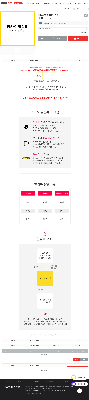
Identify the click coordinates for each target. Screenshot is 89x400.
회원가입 (74, 3)
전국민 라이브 (30, 3)
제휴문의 (20, 381)
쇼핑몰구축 (39, 3)
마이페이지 (80, 3)
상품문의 (56, 60)
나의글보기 (84, 359)
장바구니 (86, 3)
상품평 (77, 60)
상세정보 (13, 60)
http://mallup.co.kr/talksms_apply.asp (45, 89)
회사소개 (7, 381)
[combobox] (69, 9)
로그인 (69, 3)
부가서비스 (54, 3)
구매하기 (78, 38)
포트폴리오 (46, 3)
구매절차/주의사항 (34, 60)
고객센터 (62, 3)
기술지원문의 (50, 381)
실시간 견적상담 (18, 3)
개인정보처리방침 (34, 381)
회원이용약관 (65, 381)
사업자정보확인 (41, 386)
